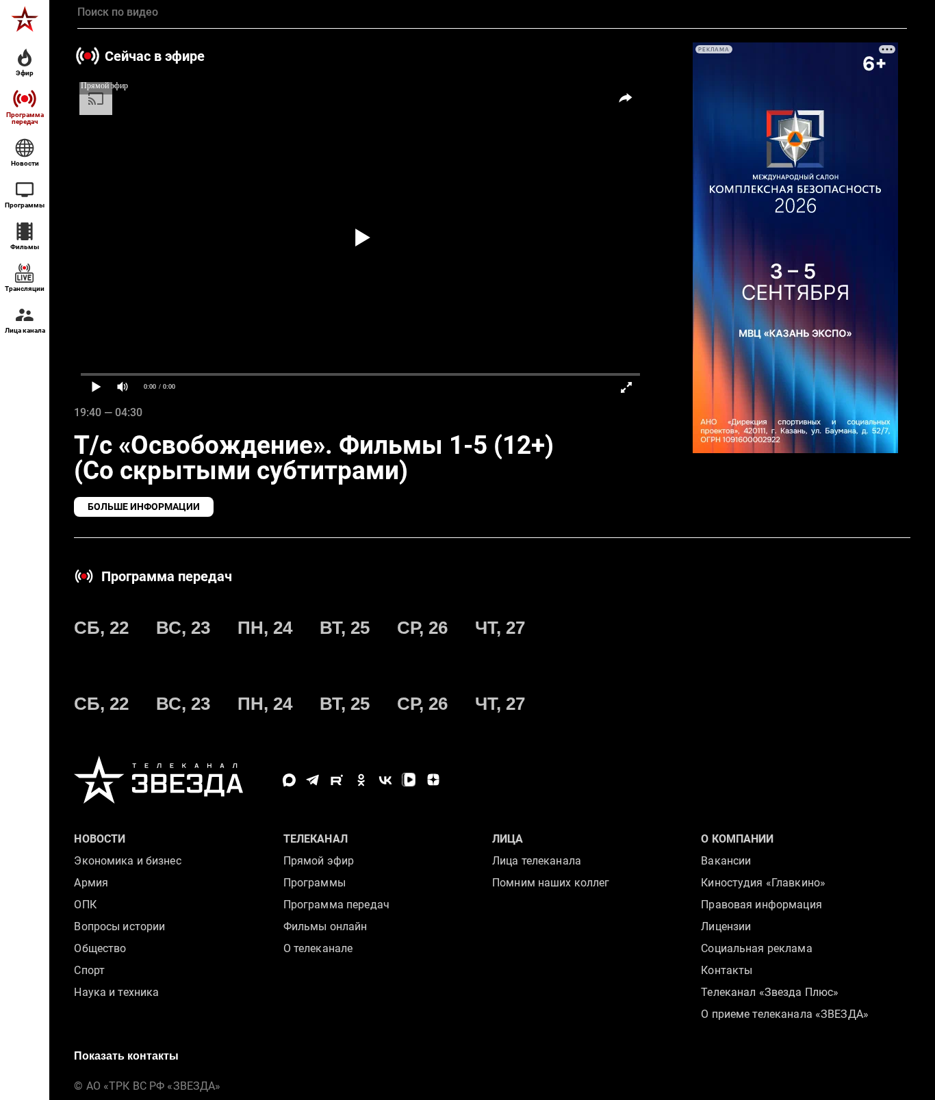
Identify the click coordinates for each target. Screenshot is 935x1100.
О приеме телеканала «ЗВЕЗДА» (785, 1014)
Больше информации (144, 506)
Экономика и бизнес (127, 860)
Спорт (89, 970)
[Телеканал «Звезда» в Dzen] (433, 780)
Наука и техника (116, 992)
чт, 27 (500, 627)
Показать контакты (126, 1056)
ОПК (85, 904)
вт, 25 (345, 627)
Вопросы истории (119, 926)
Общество (100, 948)
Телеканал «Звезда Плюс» (769, 992)
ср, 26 (422, 627)
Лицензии (726, 926)
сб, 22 (101, 627)
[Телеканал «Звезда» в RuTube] (337, 780)
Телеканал (315, 838)
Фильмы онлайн (325, 926)
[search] (491, 12)
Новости (99, 838)
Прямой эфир (318, 860)
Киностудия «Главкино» (763, 882)
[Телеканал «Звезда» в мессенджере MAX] (289, 780)
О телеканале (318, 948)
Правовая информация (761, 904)
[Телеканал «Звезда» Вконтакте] (385, 780)
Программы (314, 882)
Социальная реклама (756, 948)
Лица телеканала (536, 860)
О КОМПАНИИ (737, 838)
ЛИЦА (508, 838)
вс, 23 (183, 627)
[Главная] (24, 19)
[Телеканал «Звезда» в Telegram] (313, 780)
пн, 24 (265, 627)
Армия (91, 882)
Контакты (726, 970)
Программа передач (336, 904)
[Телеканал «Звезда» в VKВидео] (409, 780)
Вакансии (726, 860)
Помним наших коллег (550, 882)
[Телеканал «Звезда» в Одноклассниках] (361, 780)
